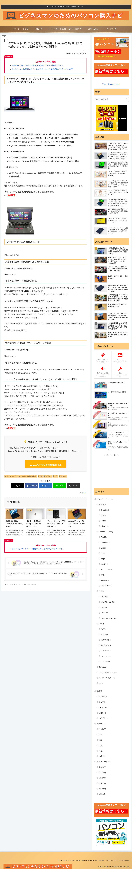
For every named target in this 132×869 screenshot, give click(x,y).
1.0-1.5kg (63, 476)
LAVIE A (104, 607)
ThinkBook (105, 542)
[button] (73, 485)
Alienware (105, 580)
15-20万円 (103, 713)
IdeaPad (104, 564)
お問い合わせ (124, 860)
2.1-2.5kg (102, 783)
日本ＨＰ (102, 505)
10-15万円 (103, 707)
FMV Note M (106, 645)
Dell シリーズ (106, 586)
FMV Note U (106, 640)
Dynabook (103, 667)
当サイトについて (112, 860)
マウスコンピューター (108, 672)
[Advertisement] (111, 471)
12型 (101, 735)
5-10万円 (102, 702)
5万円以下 (48, 476)
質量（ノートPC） (104, 762)
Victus (103, 521)
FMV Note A (106, 651)
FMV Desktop (106, 662)
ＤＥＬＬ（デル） (106, 569)
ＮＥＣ (101, 591)
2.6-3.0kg (102, 789)
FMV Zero (105, 634)
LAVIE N (104, 613)
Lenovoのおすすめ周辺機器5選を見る (45, 465)
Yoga (103, 559)
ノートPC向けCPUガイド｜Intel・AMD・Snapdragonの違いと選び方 (81, 860)
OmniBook (105, 510)
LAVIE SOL (105, 597)
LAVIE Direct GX (107, 602)
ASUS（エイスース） (108, 678)
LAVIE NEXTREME (109, 618)
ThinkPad (104, 537)
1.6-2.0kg (102, 778)
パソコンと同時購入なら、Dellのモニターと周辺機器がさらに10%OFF (43, 69)
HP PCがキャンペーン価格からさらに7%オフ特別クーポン (38, 65)
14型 (56, 476)
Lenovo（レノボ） (12, 476)
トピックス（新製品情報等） (28, 476)
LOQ (103, 553)
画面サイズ (101, 724)
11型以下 (102, 729)
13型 (101, 740)
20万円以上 (103, 718)
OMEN (103, 515)
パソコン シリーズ (105, 499)
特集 (41, 476)
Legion (103, 548)
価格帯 (99, 691)
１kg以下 (102, 767)
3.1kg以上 (103, 794)
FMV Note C (106, 656)
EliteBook (104, 526)
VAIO (101, 683)
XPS (102, 575)
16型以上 (102, 756)
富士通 (101, 624)
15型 (101, 751)
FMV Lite (104, 629)
